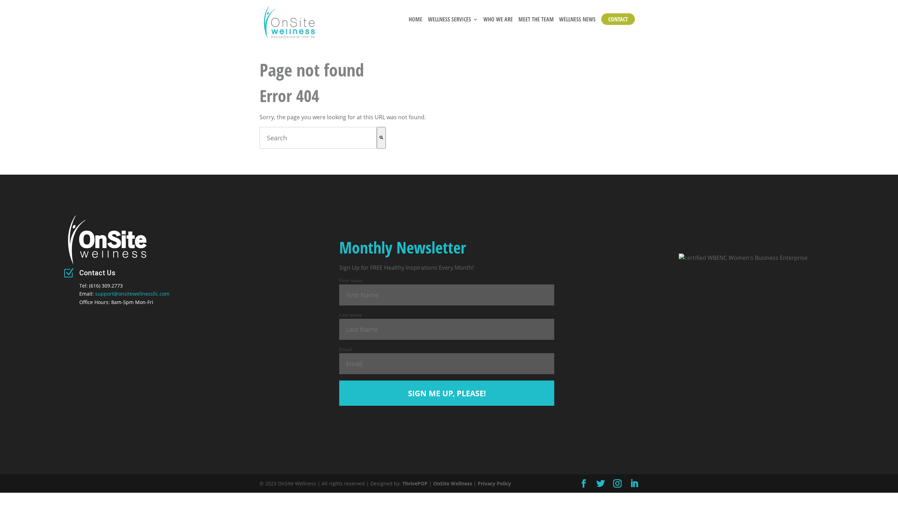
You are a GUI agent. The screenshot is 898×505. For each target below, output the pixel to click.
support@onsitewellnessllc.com (132, 293)
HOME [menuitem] (415, 20)
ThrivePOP (415, 483)
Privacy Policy (494, 483)
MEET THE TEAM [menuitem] (536, 20)
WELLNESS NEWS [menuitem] (577, 20)
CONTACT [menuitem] (618, 19)
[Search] (381, 138)
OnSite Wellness (452, 483)
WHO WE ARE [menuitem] (498, 20)
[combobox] (318, 138)
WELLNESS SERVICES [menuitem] (449, 20)
